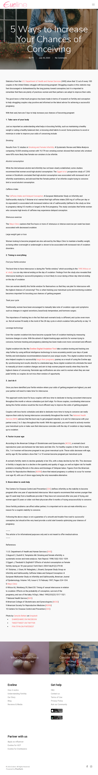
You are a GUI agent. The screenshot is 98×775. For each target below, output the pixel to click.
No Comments (61, 58)
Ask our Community (59, 704)
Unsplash (33, 616)
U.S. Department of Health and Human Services (41, 81)
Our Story (11, 697)
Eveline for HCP (14, 745)
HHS (49, 551)
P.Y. (32, 58)
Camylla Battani (20, 616)
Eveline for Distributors (17, 749)
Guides (48, 21)
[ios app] (57, 714)
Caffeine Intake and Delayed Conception (26, 196)
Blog (9, 701)
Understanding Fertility (17, 694)
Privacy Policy (57, 701)
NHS (30, 598)
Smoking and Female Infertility (41, 147)
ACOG (55, 602)
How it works (13, 690)
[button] (93, 4)
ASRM (38, 472)
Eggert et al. (62, 172)
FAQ (52, 690)
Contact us (55, 694)
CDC (49, 489)
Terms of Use (56, 697)
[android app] (57, 721)
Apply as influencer (16, 742)
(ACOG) (68, 443)
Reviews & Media (15, 704)
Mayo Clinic (14, 224)
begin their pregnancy (46, 359)
